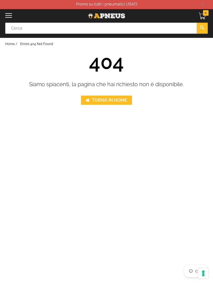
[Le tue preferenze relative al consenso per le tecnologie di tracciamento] (203, 273)
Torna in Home (109, 100)
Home (10, 44)
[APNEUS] (106, 16)
